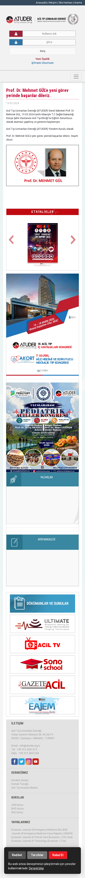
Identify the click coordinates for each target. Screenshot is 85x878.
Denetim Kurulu (19, 780)
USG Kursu (17, 804)
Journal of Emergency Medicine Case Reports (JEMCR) (42, 833)
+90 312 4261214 (27, 749)
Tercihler (37, 855)
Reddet (17, 855)
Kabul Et (58, 855)
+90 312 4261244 (29, 753)
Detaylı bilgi (36, 868)
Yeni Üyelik (42, 58)
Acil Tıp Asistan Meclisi (24, 787)
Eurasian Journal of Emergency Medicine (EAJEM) (39, 829)
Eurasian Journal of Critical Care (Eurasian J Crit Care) (42, 837)
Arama (78, 2)
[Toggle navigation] (76, 76)
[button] (11, 242)
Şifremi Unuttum (42, 62)
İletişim (53, 2)
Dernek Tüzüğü (19, 784)
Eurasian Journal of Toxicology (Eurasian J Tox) (38, 841)
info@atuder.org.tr (30, 745)
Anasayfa (41, 2)
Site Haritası (65, 2)
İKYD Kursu (17, 808)
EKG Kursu (17, 812)
